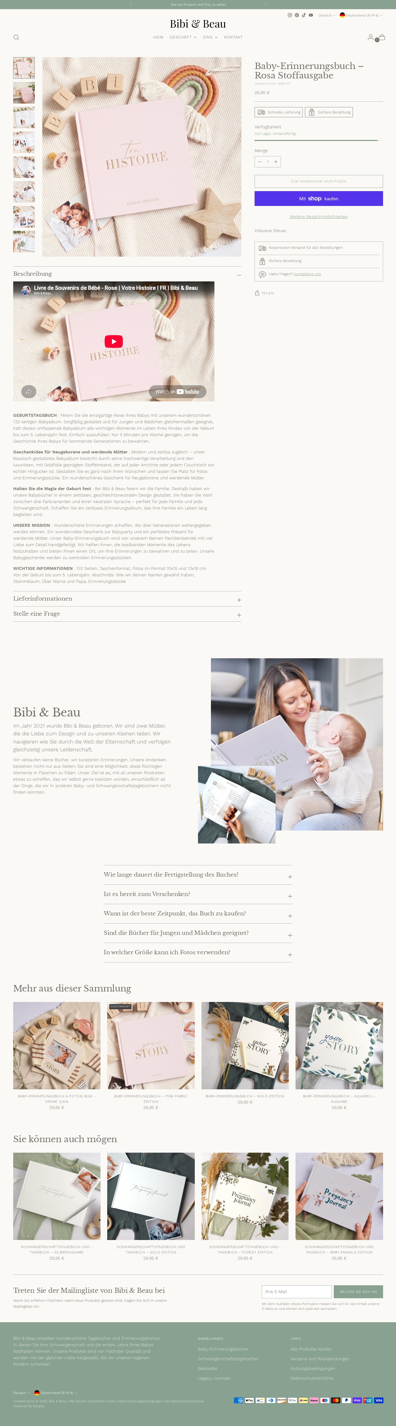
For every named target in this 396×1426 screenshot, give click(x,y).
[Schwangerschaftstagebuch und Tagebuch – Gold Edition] (151, 1196)
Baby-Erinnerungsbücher (223, 1349)
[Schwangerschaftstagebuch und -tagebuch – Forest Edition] (245, 1196)
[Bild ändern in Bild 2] (24, 93)
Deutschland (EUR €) (362, 15)
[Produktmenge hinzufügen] (260, 161)
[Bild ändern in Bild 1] (24, 68)
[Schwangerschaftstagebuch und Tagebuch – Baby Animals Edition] (339, 1196)
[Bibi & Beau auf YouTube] (310, 15)
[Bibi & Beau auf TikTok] (303, 15)
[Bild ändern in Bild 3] (24, 117)
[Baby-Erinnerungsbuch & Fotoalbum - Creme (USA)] (57, 1046)
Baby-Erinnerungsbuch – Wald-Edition (245, 1096)
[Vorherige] (131, 4)
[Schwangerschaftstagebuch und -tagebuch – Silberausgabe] (57, 1196)
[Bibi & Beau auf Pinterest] (296, 15)
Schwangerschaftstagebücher (228, 1358)
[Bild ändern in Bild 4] (24, 142)
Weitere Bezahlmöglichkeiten (319, 216)
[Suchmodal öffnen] (16, 37)
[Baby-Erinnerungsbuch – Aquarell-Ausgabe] (339, 1046)
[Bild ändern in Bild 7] (24, 217)
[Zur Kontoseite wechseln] (368, 37)
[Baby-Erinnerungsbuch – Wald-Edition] (245, 1046)
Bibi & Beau (58, 1401)
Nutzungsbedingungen (312, 1368)
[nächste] (266, 4)
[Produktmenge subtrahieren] (276, 161)
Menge (261, 150)
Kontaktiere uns (307, 274)
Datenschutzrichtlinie (312, 1378)
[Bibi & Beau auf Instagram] (289, 15)
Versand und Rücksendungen (319, 1358)
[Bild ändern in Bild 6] (24, 192)
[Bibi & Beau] (198, 23)
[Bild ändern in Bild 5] (24, 167)
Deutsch (325, 15)
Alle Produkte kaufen (311, 1349)
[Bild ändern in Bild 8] (24, 241)
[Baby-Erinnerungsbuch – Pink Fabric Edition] (151, 1046)
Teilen (268, 293)
